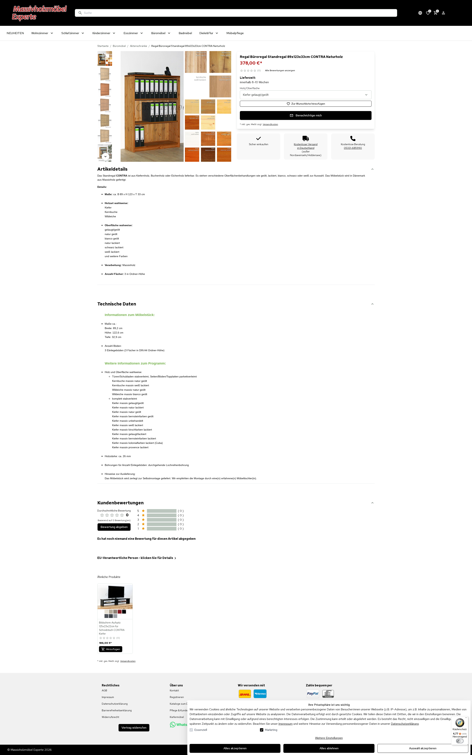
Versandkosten (270, 124)
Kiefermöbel (177, 717)
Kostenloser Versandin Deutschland (305, 146)
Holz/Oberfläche (250, 88)
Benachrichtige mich (309, 115)
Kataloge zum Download (184, 703)
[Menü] (466, 718)
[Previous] (105, 56)
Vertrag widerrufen (134, 728)
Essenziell (200, 730)
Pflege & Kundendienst (183, 710)
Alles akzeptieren (235, 748)
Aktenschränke (138, 46)
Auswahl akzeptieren (422, 748)
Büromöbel (119, 46)
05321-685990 (353, 148)
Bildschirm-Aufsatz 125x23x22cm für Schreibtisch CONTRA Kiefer (111, 628)
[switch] (460, 741)
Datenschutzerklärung (405, 724)
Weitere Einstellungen (329, 738)
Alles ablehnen (329, 748)
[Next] (105, 156)
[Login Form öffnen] (443, 13)
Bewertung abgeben (114, 527)
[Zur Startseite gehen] (39, 13)
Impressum (285, 724)
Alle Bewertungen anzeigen (280, 70)
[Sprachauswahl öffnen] (420, 13)
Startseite (103, 46)
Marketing (271, 730)
